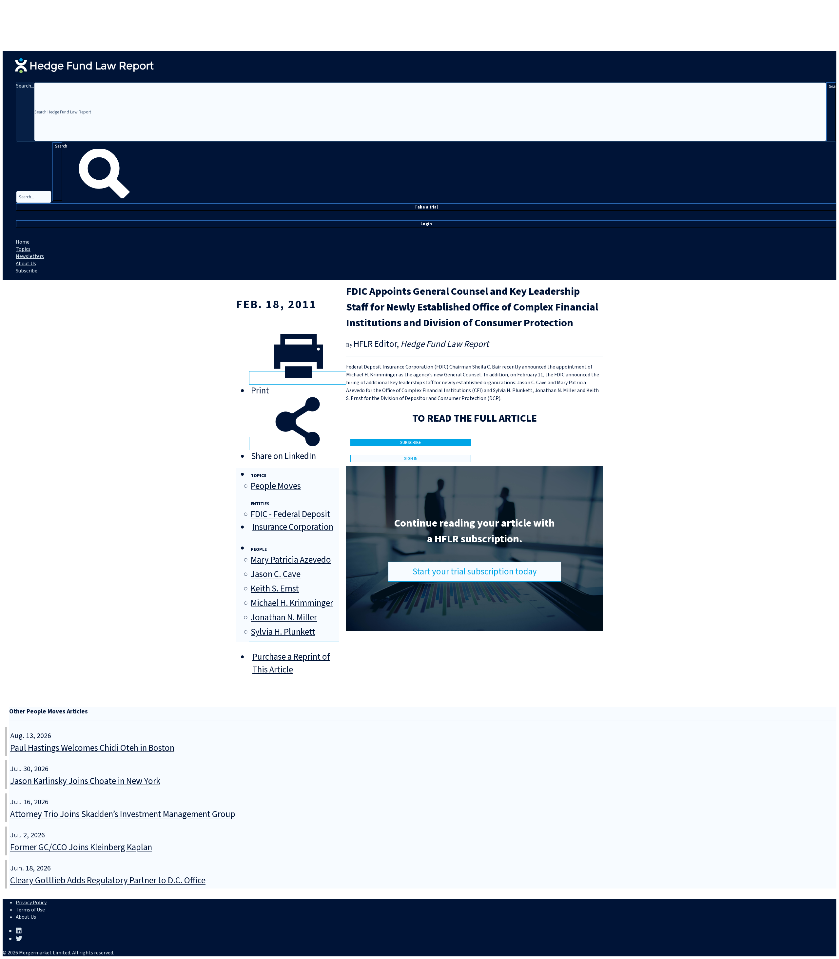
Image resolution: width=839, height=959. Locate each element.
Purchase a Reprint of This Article (291, 663)
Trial (426, 207)
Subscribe (26, 270)
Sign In (411, 458)
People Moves (276, 486)
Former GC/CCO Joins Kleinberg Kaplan (81, 847)
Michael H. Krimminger (292, 603)
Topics (23, 249)
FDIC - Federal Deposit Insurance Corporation (292, 520)
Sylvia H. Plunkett (283, 632)
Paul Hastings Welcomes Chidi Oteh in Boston (92, 748)
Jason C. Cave (276, 574)
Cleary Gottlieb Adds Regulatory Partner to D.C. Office (107, 880)
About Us (26, 263)
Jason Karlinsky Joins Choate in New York (85, 781)
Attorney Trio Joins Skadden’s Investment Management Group (122, 814)
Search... (25, 86)
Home (22, 242)
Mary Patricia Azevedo (291, 559)
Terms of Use (30, 909)
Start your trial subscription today (475, 571)
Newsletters (30, 256)
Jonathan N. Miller (284, 617)
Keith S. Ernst (275, 588)
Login (426, 224)
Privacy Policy (31, 902)
